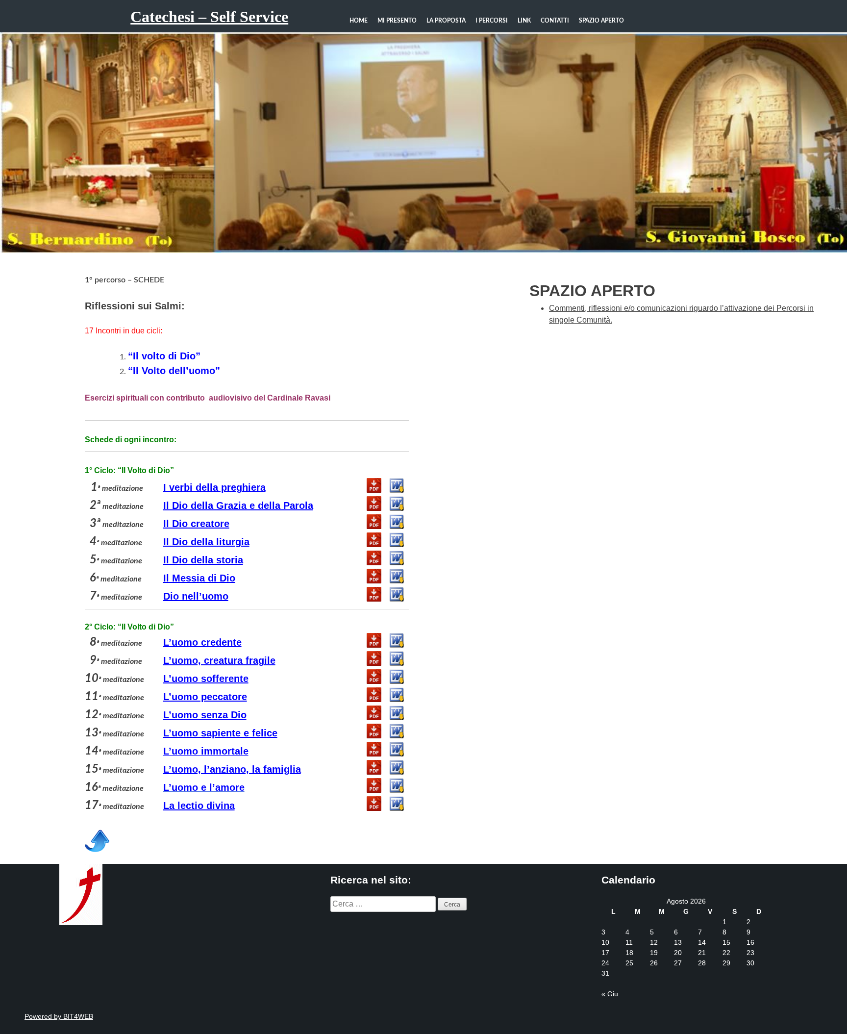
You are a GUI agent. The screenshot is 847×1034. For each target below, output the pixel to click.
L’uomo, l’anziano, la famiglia (232, 769)
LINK (524, 21)
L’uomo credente (202, 642)
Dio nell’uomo (195, 596)
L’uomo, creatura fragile (219, 660)
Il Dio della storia (203, 560)
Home (358, 21)
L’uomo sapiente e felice (220, 733)
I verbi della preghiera (214, 487)
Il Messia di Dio (199, 578)
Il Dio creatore (196, 523)
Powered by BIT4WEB (59, 1016)
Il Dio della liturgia (206, 541)
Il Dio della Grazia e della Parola (238, 505)
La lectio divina (199, 805)
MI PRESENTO (397, 21)
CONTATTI (555, 21)
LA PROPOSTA (446, 21)
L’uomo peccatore (205, 696)
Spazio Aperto (601, 21)
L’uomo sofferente (206, 678)
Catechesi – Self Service (209, 16)
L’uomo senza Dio (205, 714)
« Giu (609, 994)
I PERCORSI (491, 21)
